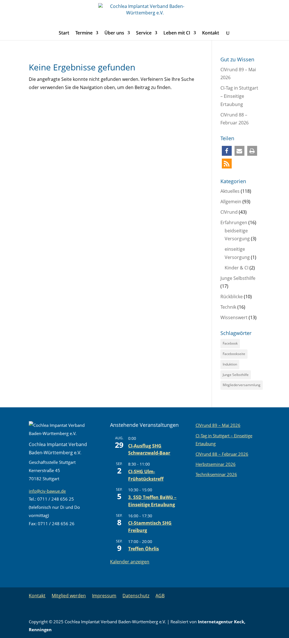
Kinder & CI (236, 268)
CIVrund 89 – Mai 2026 (218, 425)
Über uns (114, 33)
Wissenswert (234, 317)
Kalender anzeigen (129, 562)
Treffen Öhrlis (143, 549)
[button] (227, 151)
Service (144, 33)
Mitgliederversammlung (241, 384)
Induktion (230, 364)
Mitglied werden (69, 595)
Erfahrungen (233, 222)
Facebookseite (234, 353)
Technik (228, 307)
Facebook (230, 343)
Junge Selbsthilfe (237, 278)
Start (64, 33)
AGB (160, 595)
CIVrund (229, 212)
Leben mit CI (176, 33)
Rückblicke (231, 296)
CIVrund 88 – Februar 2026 (222, 454)
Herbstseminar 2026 (216, 464)
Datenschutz (135, 595)
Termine (84, 33)
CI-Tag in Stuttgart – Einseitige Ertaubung (239, 96)
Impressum (104, 595)
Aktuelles (230, 191)
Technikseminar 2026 (216, 474)
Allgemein (230, 201)
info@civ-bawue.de (47, 491)
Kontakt (210, 33)
